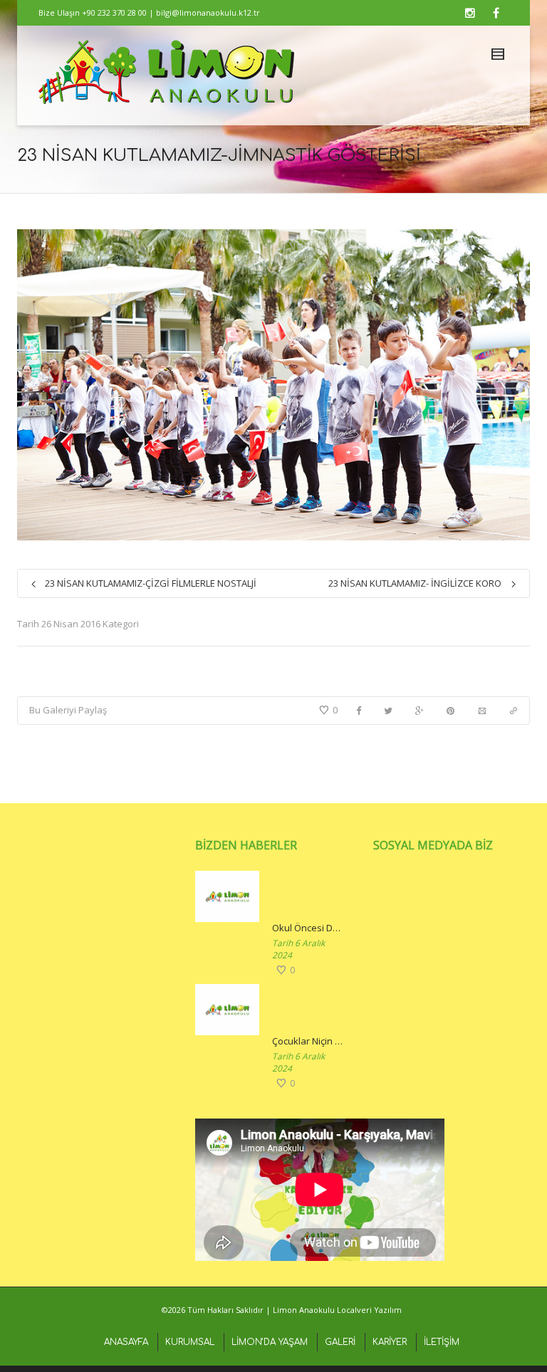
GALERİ (340, 1342)
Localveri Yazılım (369, 1309)
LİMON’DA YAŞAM (269, 1342)
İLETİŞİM (441, 1342)
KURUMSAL (189, 1342)
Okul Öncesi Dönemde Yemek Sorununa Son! (308, 927)
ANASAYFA (126, 1342)
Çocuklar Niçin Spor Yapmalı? (308, 1041)
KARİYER (390, 1342)
